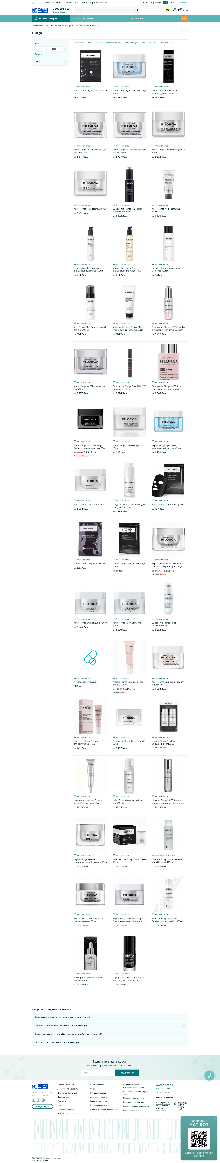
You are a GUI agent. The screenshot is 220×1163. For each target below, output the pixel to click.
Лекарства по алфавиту (83, 18)
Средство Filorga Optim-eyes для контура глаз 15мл (129, 506)
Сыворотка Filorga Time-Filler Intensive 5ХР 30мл (127, 210)
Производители (97, 1085)
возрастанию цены (114, 42)
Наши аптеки (137, 18)
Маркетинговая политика (134, 1098)
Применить (39, 54)
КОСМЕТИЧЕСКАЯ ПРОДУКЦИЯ (52, 25)
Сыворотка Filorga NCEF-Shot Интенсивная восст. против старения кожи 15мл (166, 389)
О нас (84, 2)
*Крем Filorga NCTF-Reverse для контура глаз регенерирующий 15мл (167, 566)
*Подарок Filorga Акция (86, 682)
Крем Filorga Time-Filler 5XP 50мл (90, 208)
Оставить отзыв (84, 86)
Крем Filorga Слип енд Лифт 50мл (90, 622)
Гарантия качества (98, 2)
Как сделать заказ (98, 1093)
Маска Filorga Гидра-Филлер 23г (90, 563)
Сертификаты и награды (133, 1110)
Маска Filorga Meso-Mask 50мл (89, 504)
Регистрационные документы (136, 1106)
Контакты (68, 2)
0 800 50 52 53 (61, 8)
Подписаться (127, 1072)
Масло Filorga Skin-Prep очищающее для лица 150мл (127, 269)
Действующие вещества (68, 1113)
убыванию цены (132, 42)
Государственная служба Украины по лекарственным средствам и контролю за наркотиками (163, 1106)
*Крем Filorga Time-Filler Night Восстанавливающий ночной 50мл (128, 921)
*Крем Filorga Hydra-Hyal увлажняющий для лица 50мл (166, 447)
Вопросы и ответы (52, 2)
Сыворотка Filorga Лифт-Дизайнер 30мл (164, 624)
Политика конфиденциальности (104, 1109)
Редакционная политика (133, 1102)
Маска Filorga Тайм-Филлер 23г (167, 504)
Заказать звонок (163, 1088)
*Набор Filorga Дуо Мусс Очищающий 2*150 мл (164, 742)
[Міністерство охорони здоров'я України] (180, 1106)
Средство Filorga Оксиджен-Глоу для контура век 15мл (90, 742)
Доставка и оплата (98, 1097)
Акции (184, 18)
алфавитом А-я (148, 42)
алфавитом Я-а (165, 42)
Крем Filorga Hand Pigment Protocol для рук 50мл (165, 92)
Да (166, 2)
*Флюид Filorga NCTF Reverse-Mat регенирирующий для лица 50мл (168, 803)
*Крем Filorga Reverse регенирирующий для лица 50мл (90, 861)
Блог (77, 2)
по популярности (95, 42)
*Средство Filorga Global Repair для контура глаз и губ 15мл (128, 979)
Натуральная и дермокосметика (79, 25)
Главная (35, 25)
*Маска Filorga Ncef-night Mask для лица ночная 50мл (89, 920)
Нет (173, 2)
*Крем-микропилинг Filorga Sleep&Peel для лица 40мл (88, 801)
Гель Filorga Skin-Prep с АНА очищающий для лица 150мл (88, 269)
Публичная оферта (98, 1105)
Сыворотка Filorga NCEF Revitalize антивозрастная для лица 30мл (168, 328)
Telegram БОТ (42, 1106)
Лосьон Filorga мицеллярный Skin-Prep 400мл (166, 269)
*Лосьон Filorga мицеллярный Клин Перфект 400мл (167, 861)
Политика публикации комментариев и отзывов (134, 1086)
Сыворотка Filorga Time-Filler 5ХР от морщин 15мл (129, 387)
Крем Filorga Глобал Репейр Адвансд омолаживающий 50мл (90, 447)
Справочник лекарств (66, 1109)
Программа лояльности (67, 1093)
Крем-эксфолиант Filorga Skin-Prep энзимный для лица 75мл (128, 328)
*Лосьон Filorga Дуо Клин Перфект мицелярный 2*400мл (167, 920)
